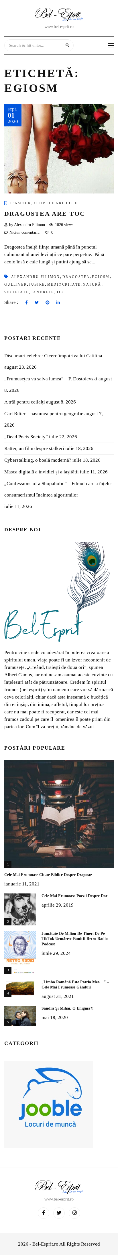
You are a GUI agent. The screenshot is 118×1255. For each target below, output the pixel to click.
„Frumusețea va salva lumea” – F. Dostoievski (50, 379)
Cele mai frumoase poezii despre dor (74, 896)
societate (16, 292)
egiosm (100, 277)
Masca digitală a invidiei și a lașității (41, 472)
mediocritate (64, 284)
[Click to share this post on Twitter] (37, 302)
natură (92, 284)
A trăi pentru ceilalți (24, 402)
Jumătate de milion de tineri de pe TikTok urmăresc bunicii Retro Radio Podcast (75, 938)
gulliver (15, 284)
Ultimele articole (55, 203)
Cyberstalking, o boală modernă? (37, 460)
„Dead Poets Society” (26, 436)
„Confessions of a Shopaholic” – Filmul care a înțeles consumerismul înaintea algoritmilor (58, 489)
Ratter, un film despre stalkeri (34, 448)
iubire (37, 284)
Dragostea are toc (44, 213)
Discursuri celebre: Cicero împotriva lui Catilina (53, 355)
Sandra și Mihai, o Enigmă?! (68, 1008)
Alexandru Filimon (35, 277)
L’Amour (20, 203)
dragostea (76, 277)
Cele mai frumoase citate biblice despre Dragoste (48, 875)
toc (60, 292)
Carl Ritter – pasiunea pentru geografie (43, 413)
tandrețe (42, 292)
